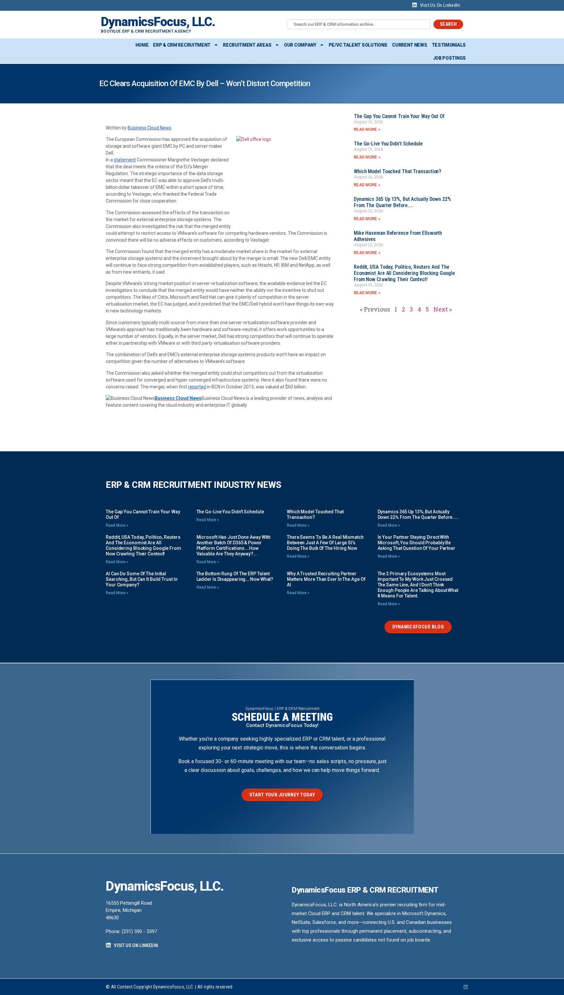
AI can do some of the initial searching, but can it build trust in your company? (141, 579)
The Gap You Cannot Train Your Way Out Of (399, 116)
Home (142, 45)
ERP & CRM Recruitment (182, 45)
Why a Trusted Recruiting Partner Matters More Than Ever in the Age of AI (326, 579)
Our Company (300, 45)
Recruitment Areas (247, 45)
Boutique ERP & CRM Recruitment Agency (146, 31)
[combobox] (359, 24)
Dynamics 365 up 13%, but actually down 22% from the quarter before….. (402, 202)
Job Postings (449, 58)
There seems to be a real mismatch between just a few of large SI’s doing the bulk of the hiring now (325, 543)
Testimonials (449, 45)
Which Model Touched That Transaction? (397, 171)
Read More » (367, 129)
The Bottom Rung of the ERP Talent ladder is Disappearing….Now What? (235, 576)
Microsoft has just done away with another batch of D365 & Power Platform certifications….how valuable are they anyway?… (233, 545)
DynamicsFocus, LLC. (158, 22)
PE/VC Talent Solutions (358, 45)
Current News (409, 45)
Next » (442, 309)
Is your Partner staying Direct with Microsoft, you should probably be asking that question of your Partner (416, 543)
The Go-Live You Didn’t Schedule (388, 144)
